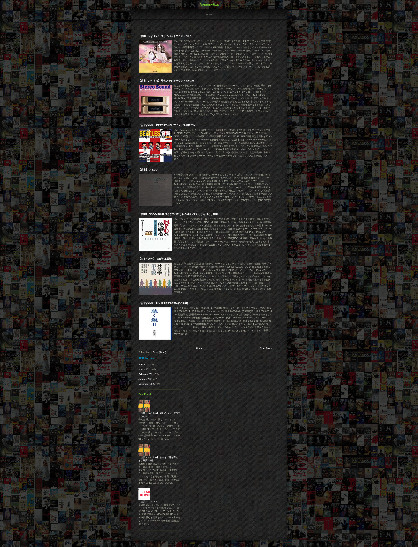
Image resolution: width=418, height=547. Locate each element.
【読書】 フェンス (148, 169)
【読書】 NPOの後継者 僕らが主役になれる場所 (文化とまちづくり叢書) (178, 214)
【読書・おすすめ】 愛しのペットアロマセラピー (165, 36)
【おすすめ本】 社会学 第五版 (155, 258)
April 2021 (143, 364)
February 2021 (146, 374)
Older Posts (266, 348)
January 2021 (145, 379)
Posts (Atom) (159, 352)
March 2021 (144, 369)
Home (209, 14)
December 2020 (146, 384)
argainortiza (209, 4)
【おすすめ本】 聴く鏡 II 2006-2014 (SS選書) (163, 303)
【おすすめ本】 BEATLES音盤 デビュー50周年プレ (166, 125)
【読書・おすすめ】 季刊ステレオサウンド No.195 (166, 80)
